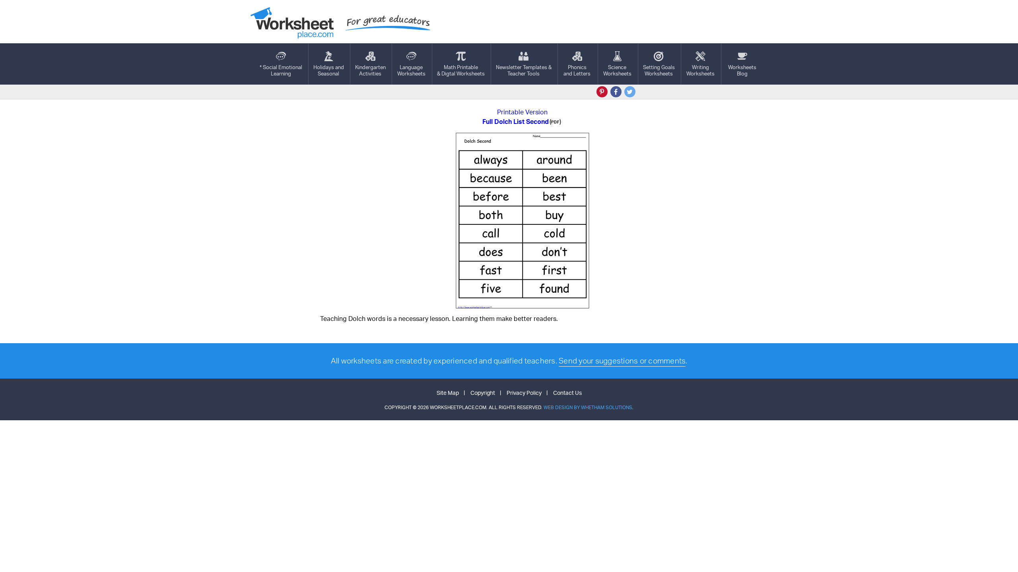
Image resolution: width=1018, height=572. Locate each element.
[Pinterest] (602, 91)
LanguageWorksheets (411, 70)
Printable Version (522, 112)
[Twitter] (629, 91)
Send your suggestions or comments (622, 360)
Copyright (482, 392)
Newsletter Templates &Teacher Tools (524, 70)
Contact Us (567, 392)
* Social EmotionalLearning (281, 70)
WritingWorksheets (700, 70)
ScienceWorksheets (617, 70)
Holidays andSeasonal (328, 70)
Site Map (448, 392)
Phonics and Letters (577, 70)
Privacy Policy (524, 392)
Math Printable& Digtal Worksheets (461, 70)
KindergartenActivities (370, 70)
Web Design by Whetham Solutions (588, 407)
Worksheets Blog (742, 70)
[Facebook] (616, 91)
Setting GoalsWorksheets (659, 70)
